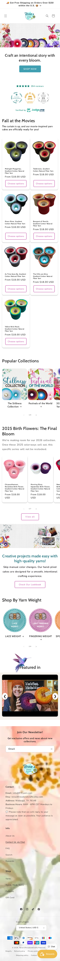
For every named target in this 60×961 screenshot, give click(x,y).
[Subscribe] (51, 749)
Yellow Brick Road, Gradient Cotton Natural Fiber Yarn (14, 329)
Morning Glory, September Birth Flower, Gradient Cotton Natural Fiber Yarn (40, 487)
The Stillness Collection (15, 405)
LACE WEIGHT (13, 636)
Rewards (10, 861)
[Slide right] (36, 415)
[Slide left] (24, 415)
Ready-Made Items (15, 885)
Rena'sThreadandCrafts (28, 948)
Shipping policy (22, 955)
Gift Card (10, 897)
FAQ (8, 848)
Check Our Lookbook (30, 584)
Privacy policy (33, 951)
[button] (6, 16)
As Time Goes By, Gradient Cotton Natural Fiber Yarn (15, 275)
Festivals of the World (40, 403)
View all (30, 516)
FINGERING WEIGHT (40, 636)
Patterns (10, 891)
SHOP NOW (30, 69)
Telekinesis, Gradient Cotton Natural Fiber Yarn (43, 170)
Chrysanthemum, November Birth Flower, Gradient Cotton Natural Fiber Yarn (14, 487)
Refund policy (19, 951)
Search (9, 854)
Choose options (16, 183)
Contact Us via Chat (15, 842)
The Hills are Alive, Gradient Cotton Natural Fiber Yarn (42, 276)
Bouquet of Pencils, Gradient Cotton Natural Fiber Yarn (42, 223)
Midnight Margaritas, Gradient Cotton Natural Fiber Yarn (14, 171)
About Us (10, 836)
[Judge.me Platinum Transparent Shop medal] (14, 97)
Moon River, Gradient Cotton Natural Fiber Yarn (15, 222)
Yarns (8, 878)
